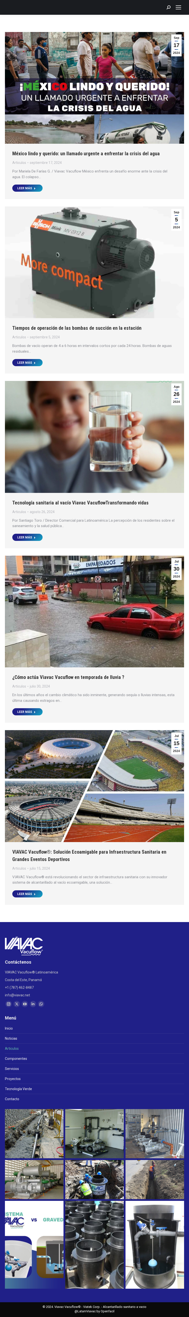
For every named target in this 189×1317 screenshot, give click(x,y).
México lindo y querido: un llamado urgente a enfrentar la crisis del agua (86, 154)
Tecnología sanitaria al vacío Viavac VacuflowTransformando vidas (80, 503)
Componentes (16, 1059)
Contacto (12, 1099)
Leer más (24, 188)
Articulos (19, 163)
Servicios (12, 1069)
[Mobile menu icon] (178, 7)
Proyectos (13, 1079)
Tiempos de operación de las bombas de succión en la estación (77, 328)
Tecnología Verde (18, 1089)
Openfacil (107, 1311)
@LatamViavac (85, 1311)
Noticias (11, 1038)
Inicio (9, 1028)
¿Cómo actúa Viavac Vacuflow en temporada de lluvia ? (68, 677)
